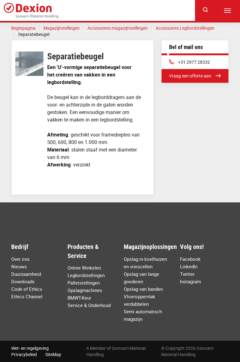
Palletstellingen (84, 283)
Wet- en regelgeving (30, 348)
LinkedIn (189, 266)
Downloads (23, 281)
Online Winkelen (84, 268)
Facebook (190, 259)
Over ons (20, 259)
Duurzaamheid (26, 274)
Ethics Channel (26, 296)
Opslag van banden (143, 289)
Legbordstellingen (86, 275)
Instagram (190, 281)
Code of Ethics (26, 289)
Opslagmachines (85, 290)
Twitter (187, 274)
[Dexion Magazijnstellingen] (31, 10)
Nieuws (19, 266)
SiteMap (53, 354)
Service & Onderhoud (89, 305)
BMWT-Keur (79, 298)
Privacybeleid (24, 354)
